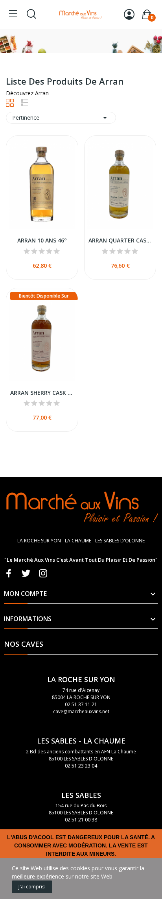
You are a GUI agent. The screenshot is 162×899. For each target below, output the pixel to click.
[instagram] (43, 574)
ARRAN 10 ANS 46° (42, 240)
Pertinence (61, 117)
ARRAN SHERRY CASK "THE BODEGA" (42, 392)
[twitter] (26, 574)
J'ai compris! (32, 886)
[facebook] (8, 574)
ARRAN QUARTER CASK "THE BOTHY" (120, 240)
